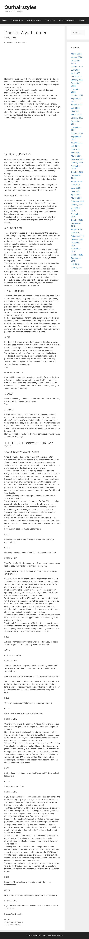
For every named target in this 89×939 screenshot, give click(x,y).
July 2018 (75, 264)
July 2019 (75, 233)
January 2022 (77, 118)
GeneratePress (57, 935)
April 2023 (75, 73)
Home (4, 20)
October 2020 (77, 172)
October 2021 (77, 133)
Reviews (82, 20)
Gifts (8, 920)
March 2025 (76, 54)
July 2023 (75, 70)
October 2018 (77, 255)
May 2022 (75, 111)
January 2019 (77, 239)
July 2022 (75, 108)
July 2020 (75, 185)
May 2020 (75, 191)
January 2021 (77, 162)
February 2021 (77, 159)
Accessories (50, 20)
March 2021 (76, 156)
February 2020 (77, 201)
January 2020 (77, 204)
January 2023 (77, 80)
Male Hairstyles (17, 20)
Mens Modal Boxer (13, 924)
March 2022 (76, 115)
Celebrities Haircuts (67, 20)
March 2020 (76, 198)
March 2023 (76, 76)
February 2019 (77, 236)
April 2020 (75, 195)
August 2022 (76, 105)
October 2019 (77, 220)
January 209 (76, 267)
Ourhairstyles (20, 7)
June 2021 (75, 149)
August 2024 (76, 57)
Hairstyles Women (34, 20)
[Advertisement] (32, 62)
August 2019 (76, 229)
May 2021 (75, 153)
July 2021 (75, 146)
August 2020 (76, 181)
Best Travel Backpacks (15, 922)
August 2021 (76, 143)
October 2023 (77, 66)
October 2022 (77, 95)
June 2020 (75, 188)
